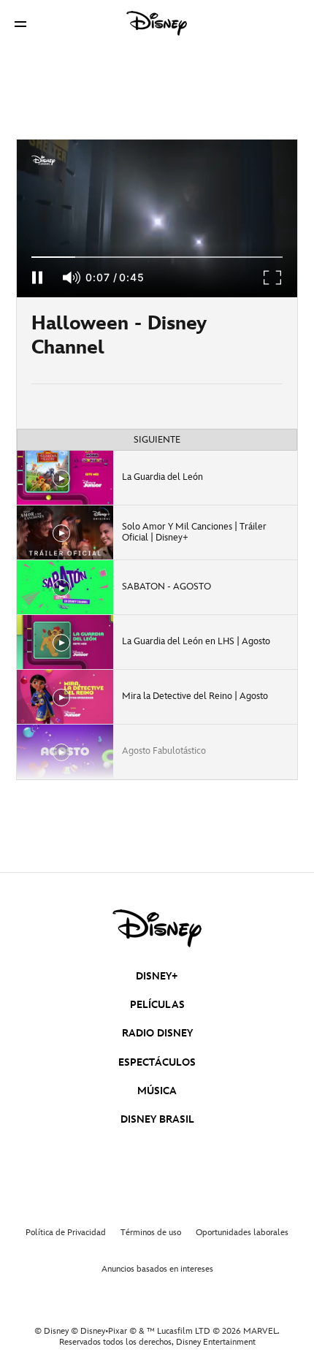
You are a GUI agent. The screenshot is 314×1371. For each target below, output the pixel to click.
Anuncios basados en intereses (157, 1269)
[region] (157, 218)
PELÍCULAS (157, 1004)
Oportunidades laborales (242, 1232)
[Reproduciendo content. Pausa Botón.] (36, 277)
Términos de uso (150, 1232)
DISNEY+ (157, 976)
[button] (20, 23)
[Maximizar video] (273, 277)
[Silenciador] (72, 277)
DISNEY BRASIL (157, 1119)
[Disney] (157, 23)
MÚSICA (157, 1091)
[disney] (157, 928)
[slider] (157, 257)
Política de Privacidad (66, 1232)
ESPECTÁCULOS (157, 1062)
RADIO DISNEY (157, 1033)
